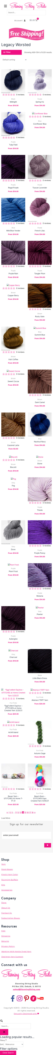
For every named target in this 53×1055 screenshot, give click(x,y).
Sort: (2, 1044)
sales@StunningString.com (26, 989)
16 (28, 812)
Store (3, 903)
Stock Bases (7, 869)
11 (16, 812)
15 (25, 812)
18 (32, 812)
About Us (5, 908)
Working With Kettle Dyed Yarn (16, 951)
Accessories (6, 890)
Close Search (8, 1053)
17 (30, 812)
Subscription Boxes (10, 918)
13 (20, 812)
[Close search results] (4, 1032)
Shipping (5, 936)
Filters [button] (6, 1040)
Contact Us (6, 913)
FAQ (3, 931)
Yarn (3, 864)
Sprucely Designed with (25, 1014)
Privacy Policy (8, 946)
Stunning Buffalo (9, 880)
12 (18, 812)
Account (19, 20)
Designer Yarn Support (12, 957)
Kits (3, 885)
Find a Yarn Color (9, 874)
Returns (5, 941)
